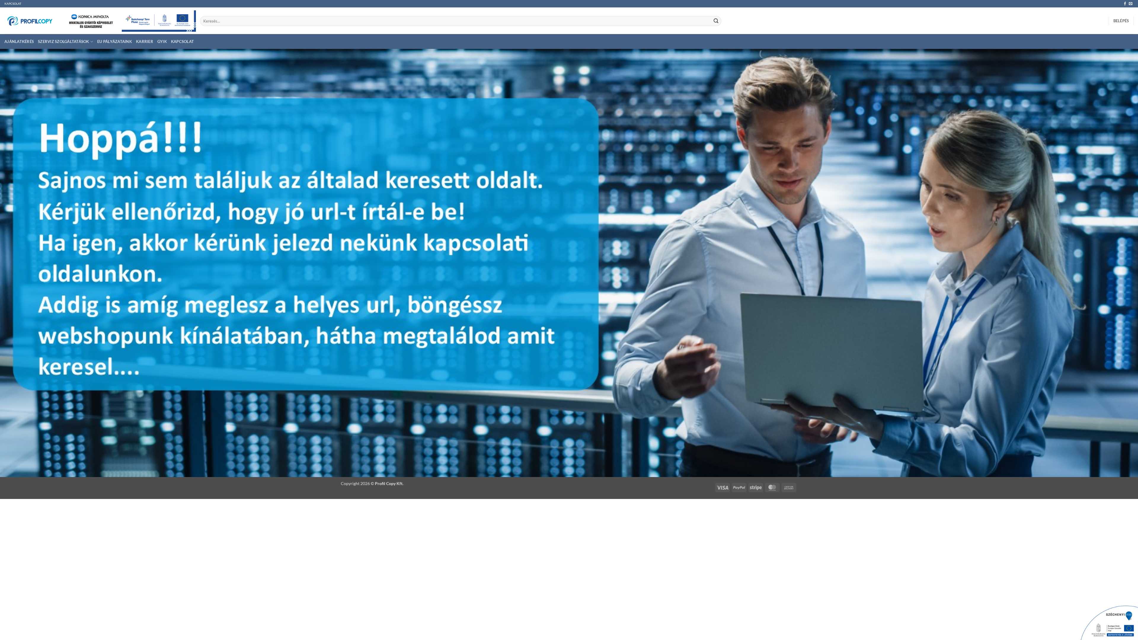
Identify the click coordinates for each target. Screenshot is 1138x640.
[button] (1121, 21)
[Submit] (716, 21)
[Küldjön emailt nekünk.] (1130, 4)
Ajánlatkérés (19, 41)
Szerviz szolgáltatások (63, 41)
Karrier (144, 41)
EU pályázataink (114, 41)
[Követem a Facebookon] (1125, 4)
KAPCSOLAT (12, 3)
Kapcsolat (182, 41)
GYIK (162, 41)
